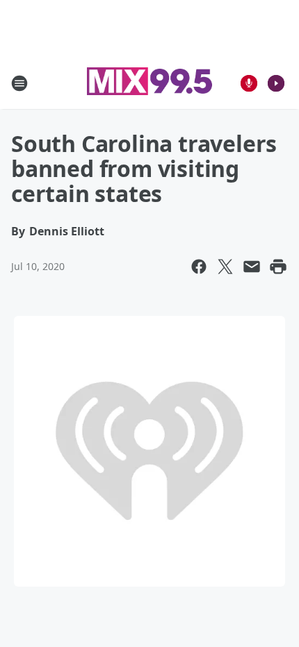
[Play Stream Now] (276, 83)
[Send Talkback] (249, 83)
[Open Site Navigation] (19, 83)
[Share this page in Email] (251, 266)
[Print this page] (278, 266)
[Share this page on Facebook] (199, 266)
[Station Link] (149, 83)
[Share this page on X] (225, 266)
